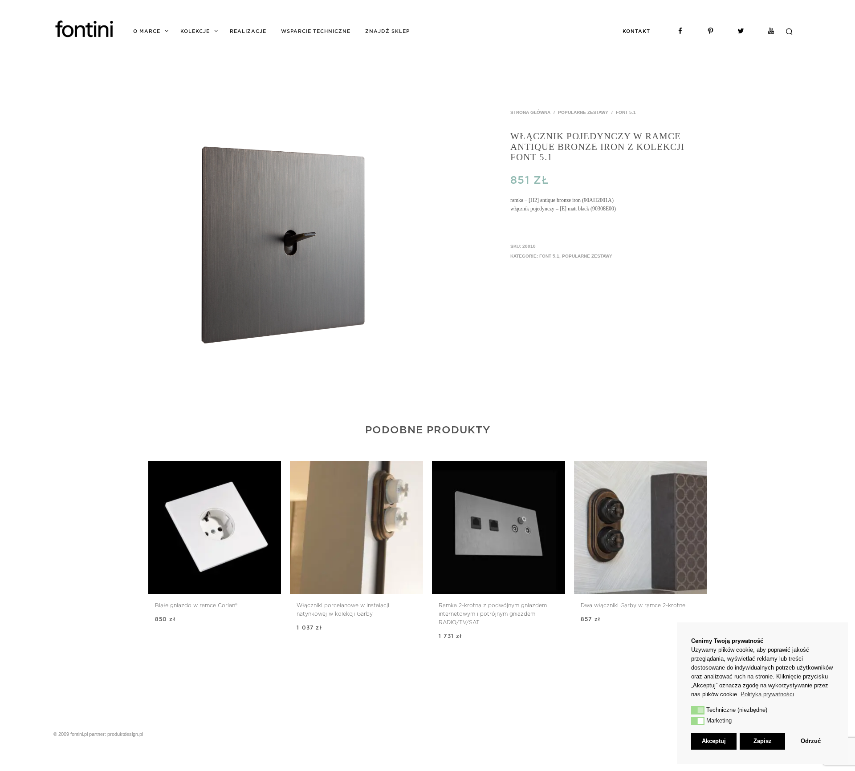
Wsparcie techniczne (315, 31)
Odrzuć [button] (811, 741)
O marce (146, 31)
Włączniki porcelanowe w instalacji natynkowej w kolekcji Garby (343, 610)
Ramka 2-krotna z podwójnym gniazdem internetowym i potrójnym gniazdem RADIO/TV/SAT (493, 614)
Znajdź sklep (387, 31)
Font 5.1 (626, 112)
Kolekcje (195, 31)
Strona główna (530, 112)
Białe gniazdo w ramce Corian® (196, 605)
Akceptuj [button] (714, 741)
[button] (697, 710)
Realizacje (248, 31)
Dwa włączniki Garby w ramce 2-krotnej (634, 605)
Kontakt (636, 31)
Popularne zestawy (583, 112)
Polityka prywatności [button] (767, 694)
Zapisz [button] (762, 741)
